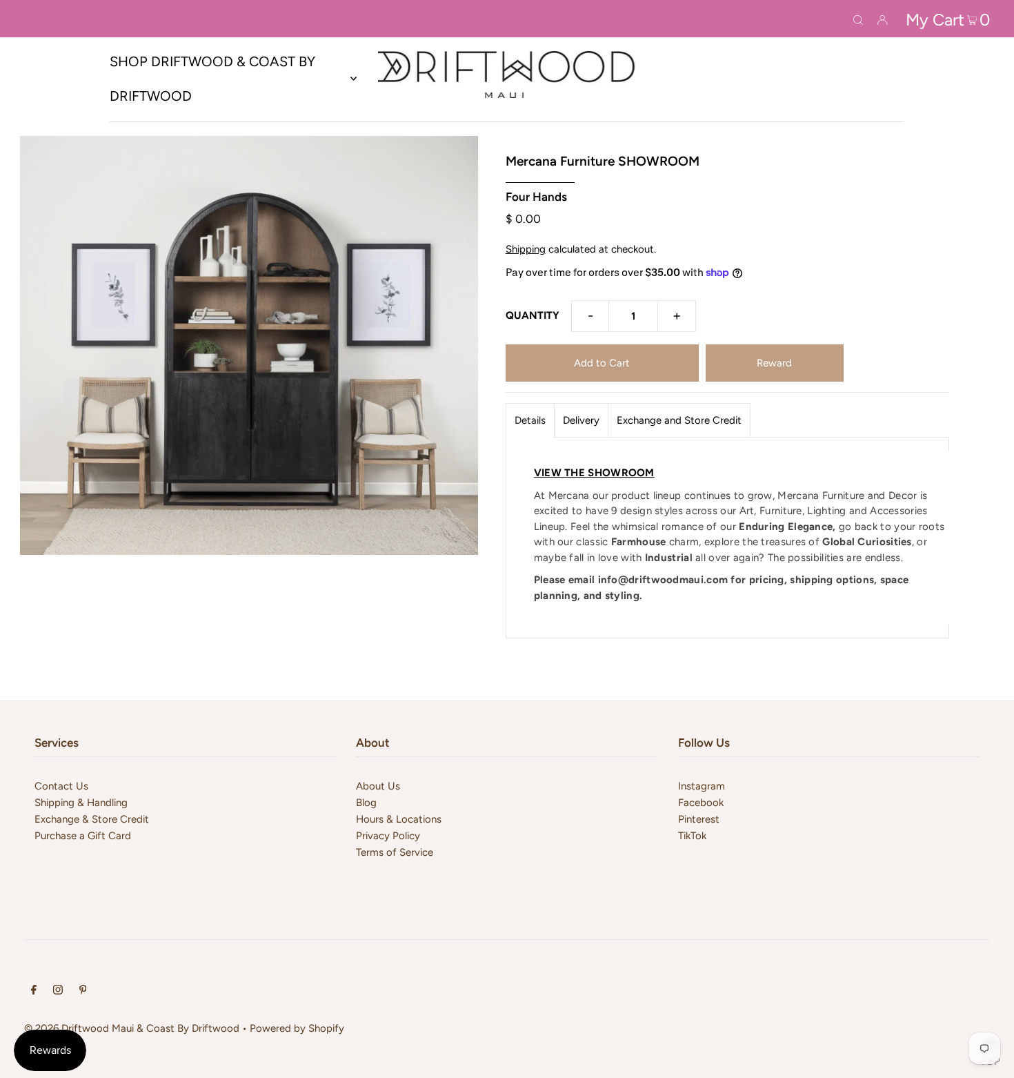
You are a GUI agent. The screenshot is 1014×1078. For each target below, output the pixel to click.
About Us (378, 786)
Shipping (526, 249)
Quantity (532, 315)
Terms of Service (394, 852)
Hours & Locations (398, 819)
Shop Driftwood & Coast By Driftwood (212, 78)
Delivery (581, 420)
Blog (366, 802)
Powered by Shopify (297, 1028)
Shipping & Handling (81, 802)
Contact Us (61, 786)
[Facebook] (34, 991)
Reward (774, 363)
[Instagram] (58, 991)
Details (530, 420)
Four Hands (536, 197)
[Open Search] (858, 18)
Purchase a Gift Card (82, 836)
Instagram (701, 786)
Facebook (701, 802)
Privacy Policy (388, 836)
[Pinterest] (83, 991)
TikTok (692, 836)
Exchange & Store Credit (91, 819)
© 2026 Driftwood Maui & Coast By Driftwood (131, 1028)
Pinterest (698, 819)
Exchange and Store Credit (679, 420)
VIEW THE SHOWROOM (594, 473)
